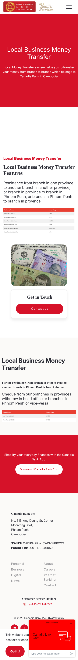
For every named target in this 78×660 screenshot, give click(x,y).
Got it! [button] (15, 651)
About (48, 564)
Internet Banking (50, 577)
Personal (17, 564)
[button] (69, 6)
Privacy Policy (55, 618)
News (15, 581)
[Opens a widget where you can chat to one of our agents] (52, 638)
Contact (50, 585)
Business (17, 569)
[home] (19, 6)
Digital (16, 575)
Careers (49, 569)
